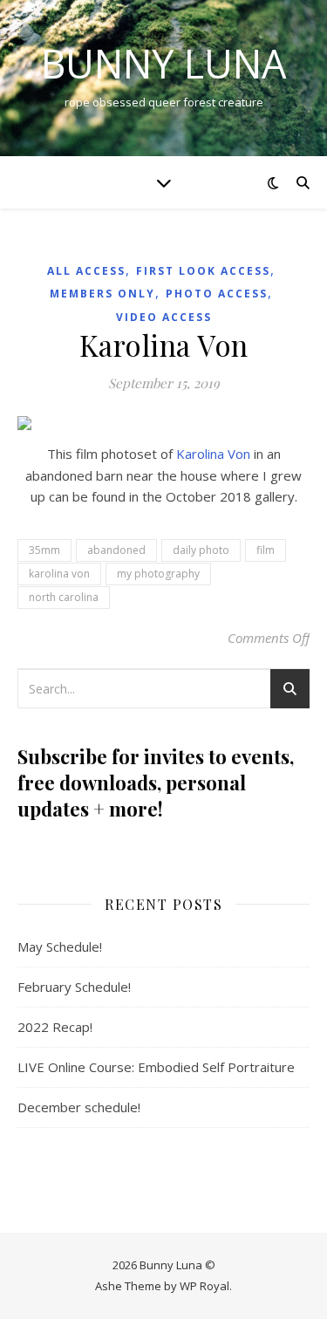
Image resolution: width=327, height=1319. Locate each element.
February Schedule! (74, 986)
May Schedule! (59, 946)
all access (86, 270)
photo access (217, 293)
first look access (203, 270)
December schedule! (78, 1107)
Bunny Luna (163, 63)
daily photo (201, 550)
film (265, 550)
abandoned (116, 550)
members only (102, 293)
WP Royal (204, 1286)
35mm (44, 550)
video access (164, 317)
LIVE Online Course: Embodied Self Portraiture (156, 1067)
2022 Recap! (54, 1026)
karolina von (59, 573)
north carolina (64, 597)
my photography (158, 573)
